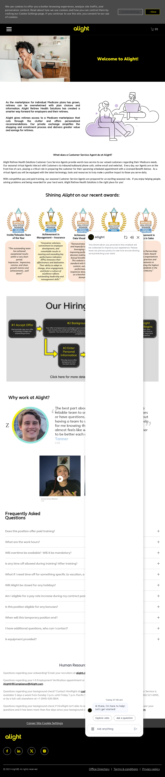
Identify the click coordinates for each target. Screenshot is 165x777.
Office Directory (99, 769)
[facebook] (7, 751)
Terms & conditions (126, 769)
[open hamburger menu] (9, 29)
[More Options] (93, 729)
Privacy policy (151, 769)
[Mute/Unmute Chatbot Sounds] (132, 237)
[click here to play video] (60, 479)
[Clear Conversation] (125, 237)
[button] (130, 12)
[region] (114, 483)
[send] (136, 729)
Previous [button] (7, 425)
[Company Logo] (81, 29)
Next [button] (157, 425)
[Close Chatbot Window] (138, 237)
